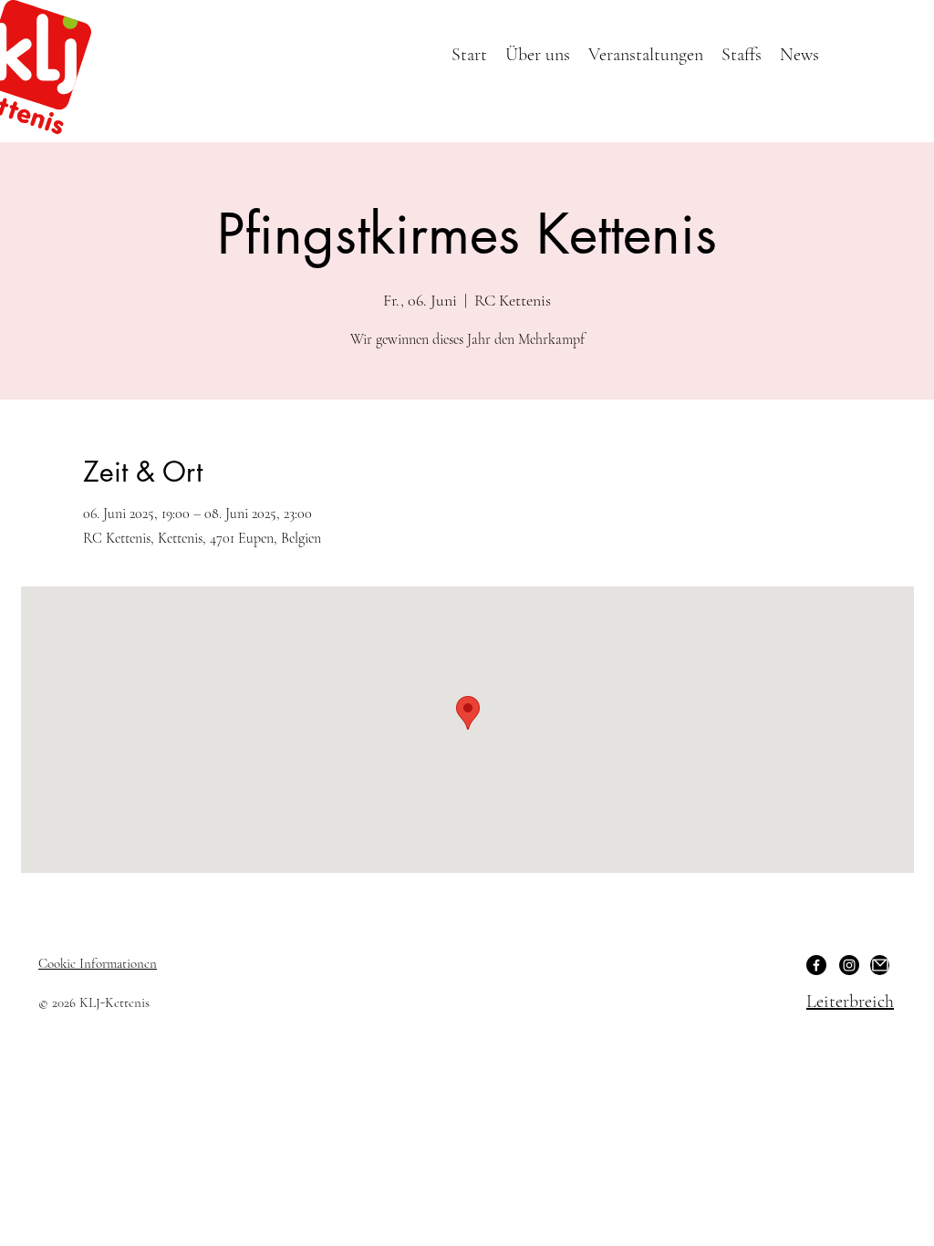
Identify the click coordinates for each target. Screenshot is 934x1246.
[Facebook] (816, 965)
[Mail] (879, 965)
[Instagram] (849, 965)
